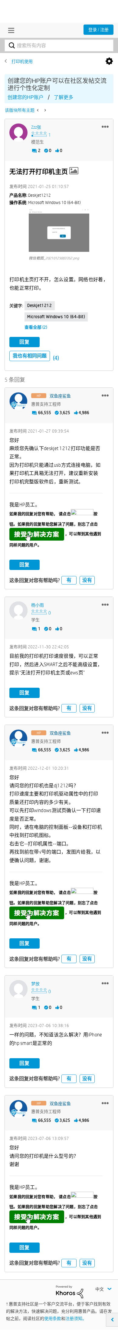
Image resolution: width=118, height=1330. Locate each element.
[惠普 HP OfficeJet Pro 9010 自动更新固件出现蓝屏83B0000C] (44, 110)
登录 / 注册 (98, 29)
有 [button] (69, 580)
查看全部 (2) (36, 327)
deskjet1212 (39, 305)
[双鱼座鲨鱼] (18, 401)
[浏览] (10, 30)
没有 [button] (87, 580)
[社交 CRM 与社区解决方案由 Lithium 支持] (69, 1291)
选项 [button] (109, 61)
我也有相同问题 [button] (30, 356)
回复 (24, 342)
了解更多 (63, 97)
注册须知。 (76, 1318)
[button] (105, 126)
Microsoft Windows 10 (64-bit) (56, 316)
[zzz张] (18, 132)
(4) (56, 357)
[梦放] (18, 989)
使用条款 (52, 1318)
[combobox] (59, 45)
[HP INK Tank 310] (38, 110)
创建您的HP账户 (26, 97)
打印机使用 (22, 61)
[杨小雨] (18, 610)
